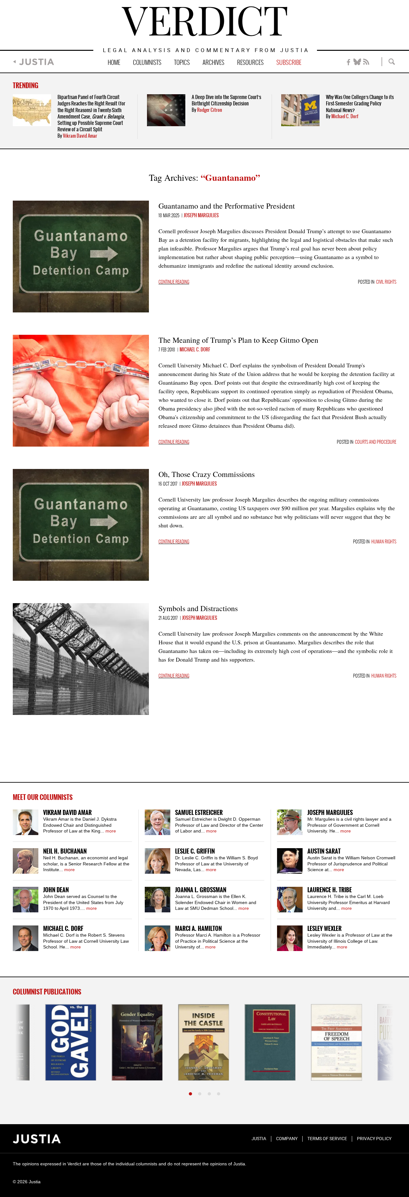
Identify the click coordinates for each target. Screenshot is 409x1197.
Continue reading (173, 282)
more (110, 830)
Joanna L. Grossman (200, 890)
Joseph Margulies (201, 215)
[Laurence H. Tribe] (290, 899)
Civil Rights (386, 282)
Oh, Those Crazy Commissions (206, 474)
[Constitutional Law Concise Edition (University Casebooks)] (237, 1042)
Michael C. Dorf (344, 116)
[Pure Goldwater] (370, 1042)
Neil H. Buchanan (65, 851)
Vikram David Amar (80, 136)
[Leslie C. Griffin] (157, 861)
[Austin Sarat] (290, 861)
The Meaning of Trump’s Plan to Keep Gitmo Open (238, 340)
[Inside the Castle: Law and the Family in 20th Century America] (171, 1042)
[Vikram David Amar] (25, 822)
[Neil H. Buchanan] (25, 861)
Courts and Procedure (375, 442)
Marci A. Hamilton (198, 928)
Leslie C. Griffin (195, 851)
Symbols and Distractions (198, 608)
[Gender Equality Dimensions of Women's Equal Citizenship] (104, 1042)
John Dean (56, 890)
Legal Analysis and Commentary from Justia (206, 50)
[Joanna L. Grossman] (157, 899)
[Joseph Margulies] (290, 822)
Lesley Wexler (324, 928)
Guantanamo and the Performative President (226, 206)
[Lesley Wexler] (290, 938)
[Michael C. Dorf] (25, 938)
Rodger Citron (209, 110)
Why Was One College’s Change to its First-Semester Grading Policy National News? (360, 104)
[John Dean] (25, 899)
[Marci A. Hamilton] (157, 938)
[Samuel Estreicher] (157, 822)
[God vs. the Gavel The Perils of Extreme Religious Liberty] (38, 1042)
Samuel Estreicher (199, 813)
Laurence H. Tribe (329, 890)
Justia (36, 61)
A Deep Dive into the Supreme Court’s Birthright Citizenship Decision (226, 100)
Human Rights (383, 542)
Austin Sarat (324, 851)
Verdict (204, 21)
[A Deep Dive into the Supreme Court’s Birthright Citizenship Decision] (166, 110)
